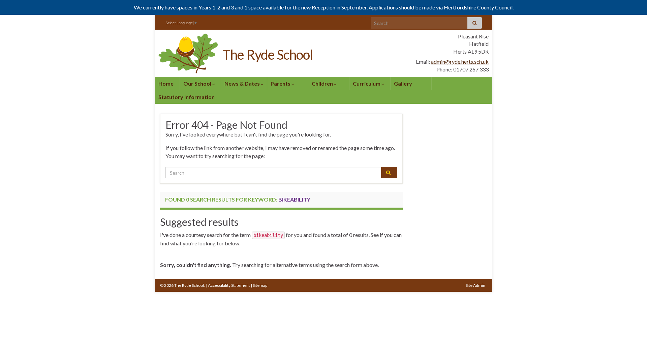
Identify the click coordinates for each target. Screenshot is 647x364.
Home (166, 83)
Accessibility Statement (229, 285)
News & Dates (242, 83)
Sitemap (260, 285)
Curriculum (367, 83)
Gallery (403, 83)
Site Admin (475, 285)
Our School (197, 83)
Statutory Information (186, 97)
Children (323, 83)
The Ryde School (267, 55)
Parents (281, 83)
